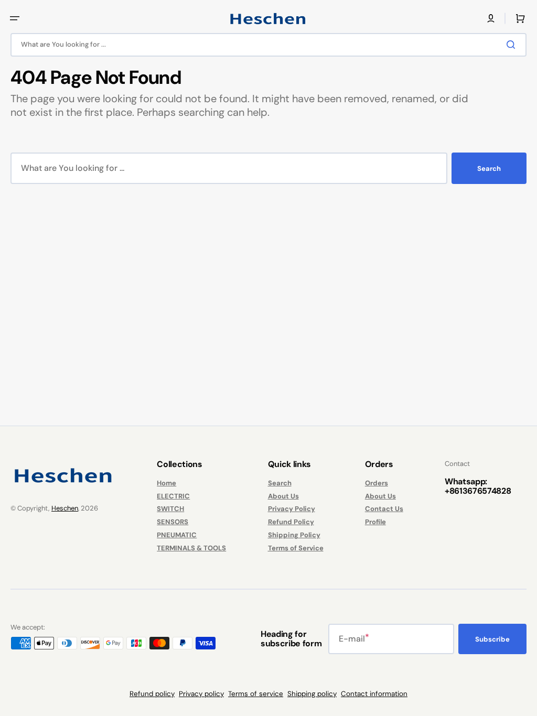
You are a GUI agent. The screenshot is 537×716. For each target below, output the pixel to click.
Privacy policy (201, 693)
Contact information (374, 693)
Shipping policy (312, 693)
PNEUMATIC (177, 534)
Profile (375, 521)
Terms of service (255, 693)
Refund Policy (291, 521)
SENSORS (172, 521)
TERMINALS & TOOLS (191, 548)
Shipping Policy (294, 534)
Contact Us (384, 508)
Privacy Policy (291, 508)
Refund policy (152, 693)
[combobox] (268, 45)
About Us (283, 496)
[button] (14, 18)
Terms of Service (296, 548)
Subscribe (492, 639)
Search (489, 168)
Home (166, 483)
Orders (376, 483)
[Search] (513, 44)
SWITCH (170, 508)
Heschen (64, 508)
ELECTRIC (173, 496)
